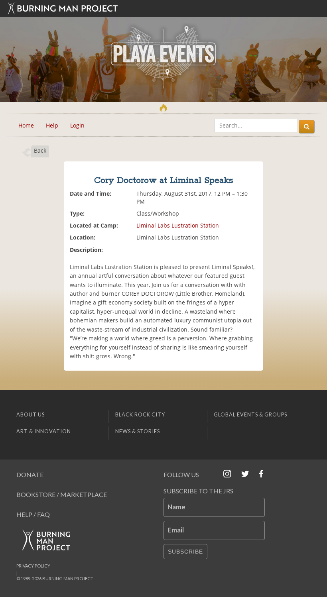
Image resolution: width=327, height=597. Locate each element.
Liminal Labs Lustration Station (177, 225)
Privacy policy (33, 565)
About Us (30, 414)
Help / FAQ (33, 514)
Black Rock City (140, 414)
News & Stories (137, 431)
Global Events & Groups (250, 414)
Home (26, 125)
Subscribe (185, 551)
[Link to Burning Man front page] (163, 8)
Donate (29, 474)
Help (52, 125)
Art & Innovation (43, 431)
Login (77, 125)
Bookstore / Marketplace (61, 494)
